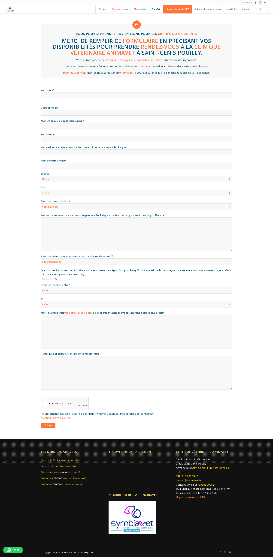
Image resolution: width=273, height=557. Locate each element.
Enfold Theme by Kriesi (84, 552)
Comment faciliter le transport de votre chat (60, 460)
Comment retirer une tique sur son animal (59, 466)
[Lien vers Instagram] (260, 2)
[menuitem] (102, 9)
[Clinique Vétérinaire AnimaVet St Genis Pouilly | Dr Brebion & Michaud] (10, 9)
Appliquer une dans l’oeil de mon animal (63, 477)
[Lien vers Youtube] (265, 2)
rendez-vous (205, 484)
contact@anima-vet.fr (188, 480)
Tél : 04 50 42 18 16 (187, 476)
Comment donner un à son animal (60, 471)
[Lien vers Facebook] (255, 2)
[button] (13, 550)
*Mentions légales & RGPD (57, 418)
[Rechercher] (260, 9)
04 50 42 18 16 (127, 72)
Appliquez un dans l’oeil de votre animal (61, 483)
